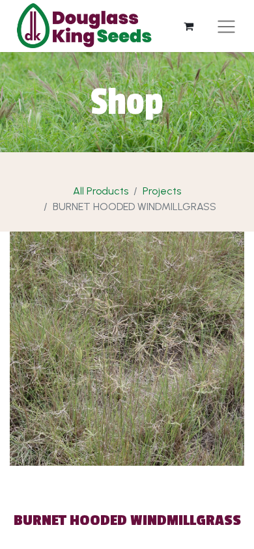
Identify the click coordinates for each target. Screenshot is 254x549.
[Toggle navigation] (226, 26)
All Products (100, 191)
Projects (162, 191)
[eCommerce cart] (188, 26)
